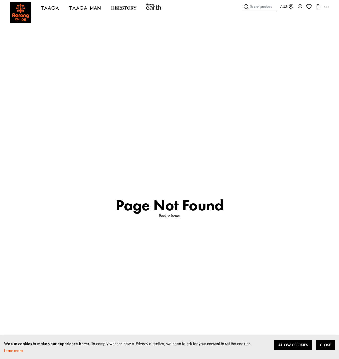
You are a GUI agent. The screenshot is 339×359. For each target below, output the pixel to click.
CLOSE (325, 345)
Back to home (169, 215)
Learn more (13, 350)
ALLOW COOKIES (293, 345)
